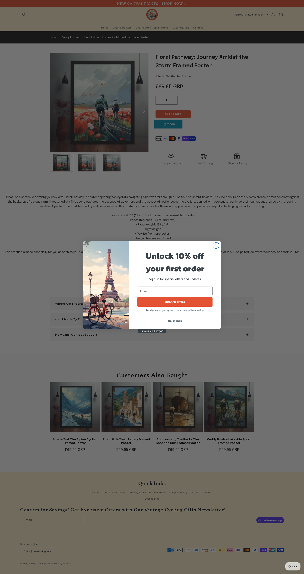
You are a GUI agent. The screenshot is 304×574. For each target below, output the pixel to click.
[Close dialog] (216, 245)
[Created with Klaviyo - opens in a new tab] (152, 331)
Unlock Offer (175, 302)
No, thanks (175, 321)
